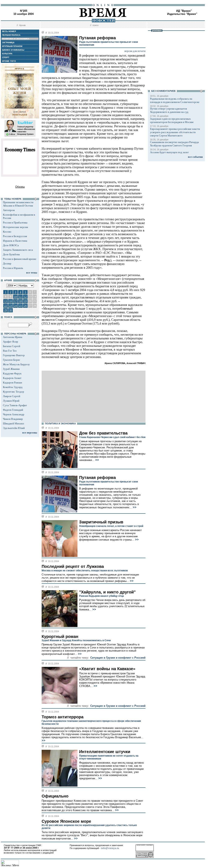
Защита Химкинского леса (18, 249)
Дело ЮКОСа (11, 245)
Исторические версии (15, 227)
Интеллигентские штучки (104, 751)
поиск (95, 25)
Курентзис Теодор (13, 391)
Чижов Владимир (13, 418)
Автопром (9, 210)
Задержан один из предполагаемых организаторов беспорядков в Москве (172, 120)
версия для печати (134, 51)
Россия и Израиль (13, 268)
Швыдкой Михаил (13, 423)
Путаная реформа (97, 477)
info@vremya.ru (110, 848)
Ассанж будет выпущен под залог (169, 152)
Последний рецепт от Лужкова (73, 566)
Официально (55, 796)
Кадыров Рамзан (12, 382)
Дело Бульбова (11, 254)
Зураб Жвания (11, 368)
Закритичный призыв (101, 522)
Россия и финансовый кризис (19, 258)
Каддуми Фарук (12, 373)
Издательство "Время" (182, 14)
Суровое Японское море (66, 821)
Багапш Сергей (11, 346)
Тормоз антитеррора (62, 717)
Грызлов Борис (11, 359)
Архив (22, 25)
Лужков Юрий (11, 400)
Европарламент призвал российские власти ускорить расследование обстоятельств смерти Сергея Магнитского (175, 132)
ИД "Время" (184, 10)
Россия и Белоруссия (15, 236)
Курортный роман (60, 636)
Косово (7, 231)
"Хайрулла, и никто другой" (107, 592)
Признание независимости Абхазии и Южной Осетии (18, 204)
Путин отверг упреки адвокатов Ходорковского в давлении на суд (169, 110)
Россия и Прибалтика (15, 222)
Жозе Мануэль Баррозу (16, 364)
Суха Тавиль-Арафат (15, 405)
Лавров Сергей (11, 396)
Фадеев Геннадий (13, 409)
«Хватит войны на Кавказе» (107, 668)
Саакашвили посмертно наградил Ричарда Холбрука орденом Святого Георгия (174, 144)
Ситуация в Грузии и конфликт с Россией (117, 657)
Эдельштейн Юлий (14, 428)
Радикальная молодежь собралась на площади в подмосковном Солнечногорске (174, 100)
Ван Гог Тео (10, 350)
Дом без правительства (103, 433)
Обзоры (20, 186)
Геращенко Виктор (14, 355)
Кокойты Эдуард (12, 387)
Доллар (7, 263)
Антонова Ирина (12, 337)
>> (96, 460)
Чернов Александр (13, 414)
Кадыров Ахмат (12, 378)
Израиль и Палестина (15, 240)
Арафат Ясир (10, 341)
